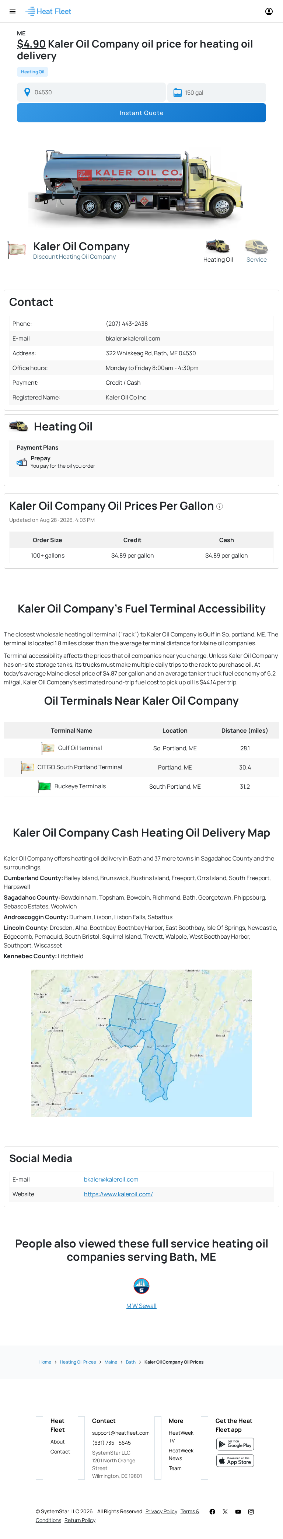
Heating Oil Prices (78, 1362)
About (57, 1441)
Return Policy (79, 1520)
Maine (111, 1362)
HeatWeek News (181, 1454)
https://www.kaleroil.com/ (118, 1194)
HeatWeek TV (181, 1436)
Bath (131, 1362)
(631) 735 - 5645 (111, 1442)
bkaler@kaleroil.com (111, 1179)
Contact (60, 1451)
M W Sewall (141, 1306)
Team (175, 1468)
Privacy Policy (161, 1511)
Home (45, 1362)
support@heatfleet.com (119, 1432)
